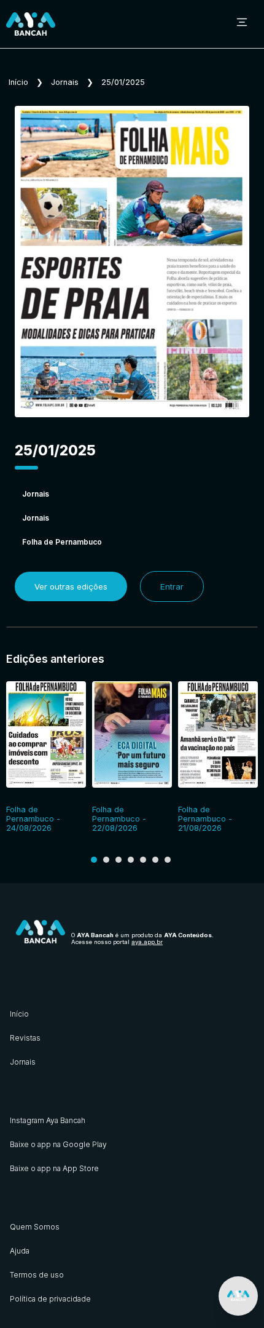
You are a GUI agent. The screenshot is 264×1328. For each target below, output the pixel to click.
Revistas (25, 1037)
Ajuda (19, 1250)
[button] (94, 860)
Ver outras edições (70, 586)
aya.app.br (147, 941)
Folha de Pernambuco (62, 541)
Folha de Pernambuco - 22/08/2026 (119, 819)
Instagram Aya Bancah (47, 1120)
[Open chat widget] (238, 1296)
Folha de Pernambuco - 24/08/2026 (33, 819)
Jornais (65, 82)
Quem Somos (35, 1226)
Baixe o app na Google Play (58, 1144)
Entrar (172, 586)
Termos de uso (37, 1274)
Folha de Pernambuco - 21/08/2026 (205, 819)
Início (18, 82)
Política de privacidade (50, 1298)
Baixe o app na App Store (54, 1168)
